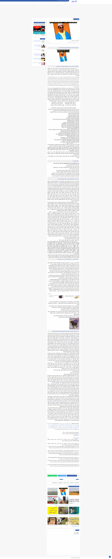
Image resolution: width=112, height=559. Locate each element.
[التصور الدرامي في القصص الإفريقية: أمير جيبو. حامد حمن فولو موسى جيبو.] (63, 500)
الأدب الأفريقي (77, 40)
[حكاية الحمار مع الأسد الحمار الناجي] (63, 510)
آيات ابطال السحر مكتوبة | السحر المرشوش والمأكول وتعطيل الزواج (37, 59)
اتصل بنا (58, 0)
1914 (67, 429)
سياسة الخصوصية (62, 0)
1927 (55, 429)
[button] (72, 476)
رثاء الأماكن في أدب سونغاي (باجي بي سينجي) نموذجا (53, 296)
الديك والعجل (66, 525)
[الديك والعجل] (63, 521)
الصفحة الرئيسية (66, 0)
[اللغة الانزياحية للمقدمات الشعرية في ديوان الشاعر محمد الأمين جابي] (74, 510)
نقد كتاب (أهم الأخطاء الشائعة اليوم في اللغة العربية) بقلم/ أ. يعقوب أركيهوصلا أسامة (37, 55)
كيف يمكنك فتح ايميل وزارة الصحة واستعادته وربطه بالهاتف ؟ (37, 41)
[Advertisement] (56, 11)
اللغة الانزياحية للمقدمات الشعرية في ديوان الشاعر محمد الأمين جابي (74, 515)
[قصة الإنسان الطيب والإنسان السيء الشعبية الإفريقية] (74, 521)
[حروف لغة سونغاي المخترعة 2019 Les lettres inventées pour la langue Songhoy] (52, 510)
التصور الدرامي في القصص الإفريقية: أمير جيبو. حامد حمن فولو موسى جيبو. (63, 505)
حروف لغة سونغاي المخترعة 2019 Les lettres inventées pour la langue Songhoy (53, 515)
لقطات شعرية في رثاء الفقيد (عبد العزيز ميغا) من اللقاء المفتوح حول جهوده (69, 296)
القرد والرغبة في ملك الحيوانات (53, 525)
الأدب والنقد (73, 40)
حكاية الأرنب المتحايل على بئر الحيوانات (54, 505)
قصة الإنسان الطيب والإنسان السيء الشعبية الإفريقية (75, 526)
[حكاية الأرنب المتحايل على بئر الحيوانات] (52, 500)
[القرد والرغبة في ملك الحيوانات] (52, 521)
